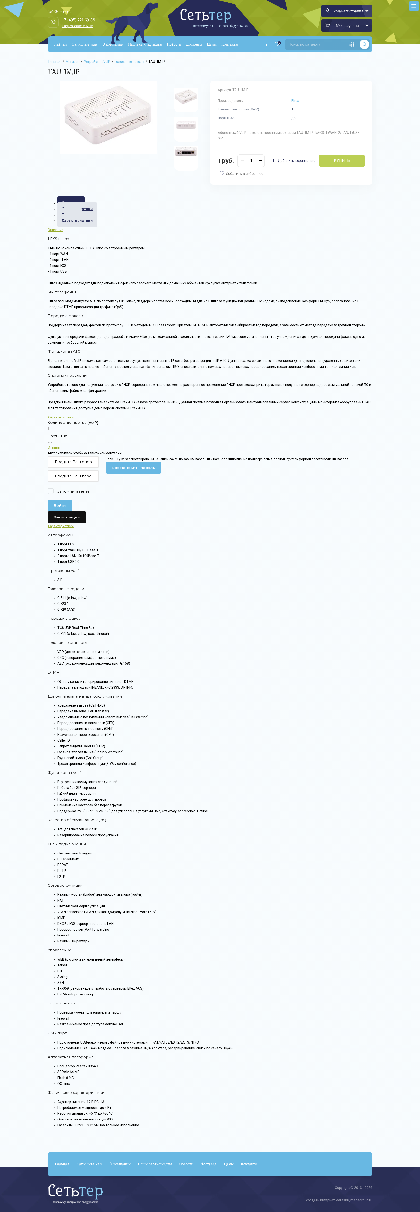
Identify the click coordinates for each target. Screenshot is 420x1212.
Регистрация (67, 517)
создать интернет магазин (327, 1200)
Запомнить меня (73, 491)
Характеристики (77, 220)
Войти (60, 505)
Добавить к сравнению (296, 161)
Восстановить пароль (133, 467)
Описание (55, 230)
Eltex (295, 100)
